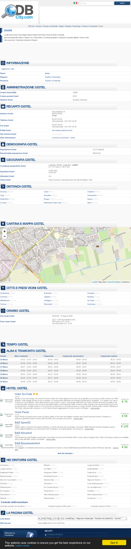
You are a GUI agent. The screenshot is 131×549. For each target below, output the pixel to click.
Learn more (22, 545)
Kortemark (91, 304)
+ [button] (5, 231)
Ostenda (3, 297)
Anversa (3, 192)
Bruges (47, 199)
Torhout (3, 304)
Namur (90, 199)
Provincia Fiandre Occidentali (55, 35)
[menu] (76, 3)
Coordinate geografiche (50, 37)
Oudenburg (19, 40)
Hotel (87, 37)
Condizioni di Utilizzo (55, 534)
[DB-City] (17, 19)
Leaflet (94, 281)
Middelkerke (5, 300)
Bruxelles (47, 195)
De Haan (90, 300)
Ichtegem (34, 40)
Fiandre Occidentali (52, 81)
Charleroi (90, 192)
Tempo (81, 37)
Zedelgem (48, 300)
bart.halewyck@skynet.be (62, 130)
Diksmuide (48, 304)
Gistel (8, 30)
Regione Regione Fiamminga (36, 35)
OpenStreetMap (114, 281)
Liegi (2, 195)
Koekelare (27, 40)
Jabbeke (47, 297)
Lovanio (3, 203)
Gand (46, 192)
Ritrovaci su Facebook (10, 534)
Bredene (90, 297)
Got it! (114, 543)
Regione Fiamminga (52, 77)
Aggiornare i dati (7, 69)
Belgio (47, 73)
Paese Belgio (22, 35)
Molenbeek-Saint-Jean (52, 203)
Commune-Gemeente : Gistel (63, 138)
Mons (89, 203)
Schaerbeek (92, 195)
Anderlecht (4, 199)
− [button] (5, 236)
